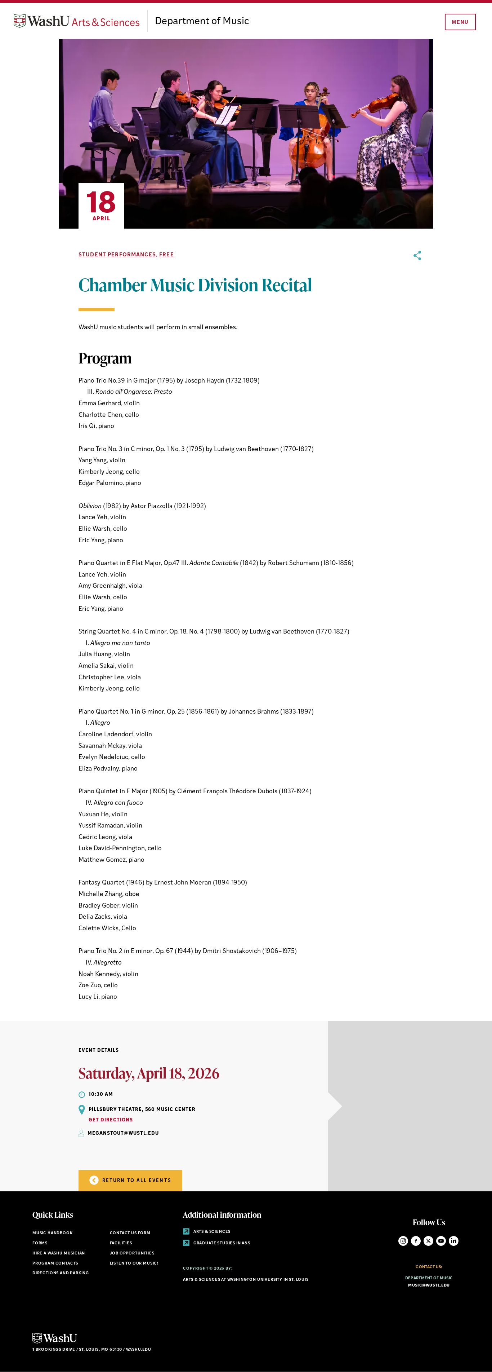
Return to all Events (135, 1180)
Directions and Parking (60, 1273)
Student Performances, (118, 255)
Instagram (403, 1241)
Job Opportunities (132, 1254)
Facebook (416, 1241)
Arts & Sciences (211, 1232)
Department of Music (202, 22)
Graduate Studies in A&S (221, 1243)
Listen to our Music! (134, 1264)
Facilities (121, 1243)
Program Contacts (55, 1264)
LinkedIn (454, 1241)
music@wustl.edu (428, 1286)
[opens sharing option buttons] (417, 626)
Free (166, 255)
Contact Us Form (130, 1233)
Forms (40, 1243)
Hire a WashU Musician (58, 1254)
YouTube (441, 1241)
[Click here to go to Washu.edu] (54, 1343)
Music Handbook (52, 1233)
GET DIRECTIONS (111, 1120)
